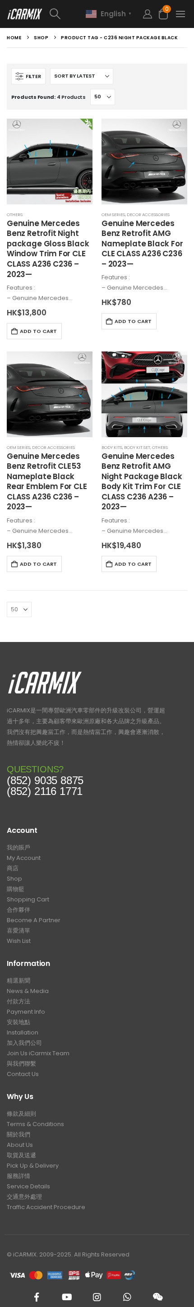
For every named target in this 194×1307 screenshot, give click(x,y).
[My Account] (147, 14)
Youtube (66, 1297)
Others (15, 214)
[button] (64, 14)
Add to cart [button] (38, 331)
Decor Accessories (148, 214)
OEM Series (113, 214)
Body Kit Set (137, 447)
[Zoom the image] (45, 674)
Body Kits (112, 447)
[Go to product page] (49, 161)
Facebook (36, 1297)
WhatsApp (127, 1297)
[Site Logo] (25, 13)
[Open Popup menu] (180, 14)
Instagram (97, 1297)
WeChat (157, 1297)
